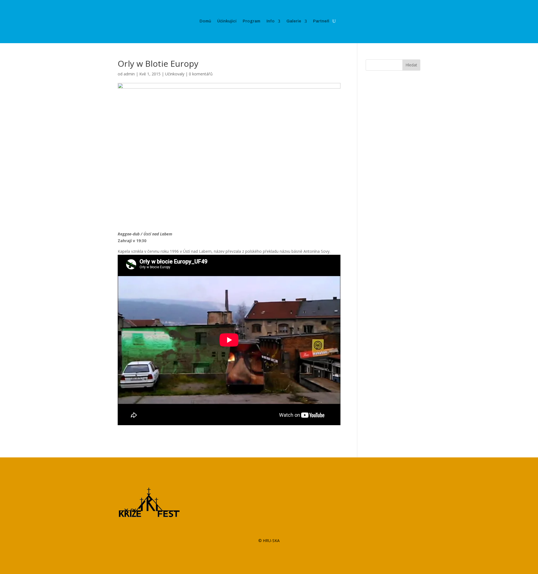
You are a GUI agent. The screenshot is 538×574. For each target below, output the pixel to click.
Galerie (293, 21)
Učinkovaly (174, 74)
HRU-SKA (271, 540)
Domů (205, 21)
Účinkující (226, 21)
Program (251, 21)
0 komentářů (201, 74)
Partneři (321, 21)
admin (129, 74)
